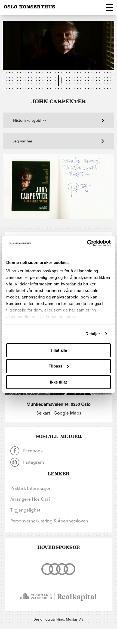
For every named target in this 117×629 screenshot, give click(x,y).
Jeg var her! (23, 141)
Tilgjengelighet (25, 510)
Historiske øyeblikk (29, 120)
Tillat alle (58, 350)
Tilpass (55, 366)
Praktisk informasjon (31, 488)
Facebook (32, 450)
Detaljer (92, 333)
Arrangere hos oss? (30, 499)
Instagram (33, 462)
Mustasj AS (75, 619)
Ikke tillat (58, 382)
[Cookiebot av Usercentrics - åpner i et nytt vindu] (87, 243)
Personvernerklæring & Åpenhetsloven (49, 521)
